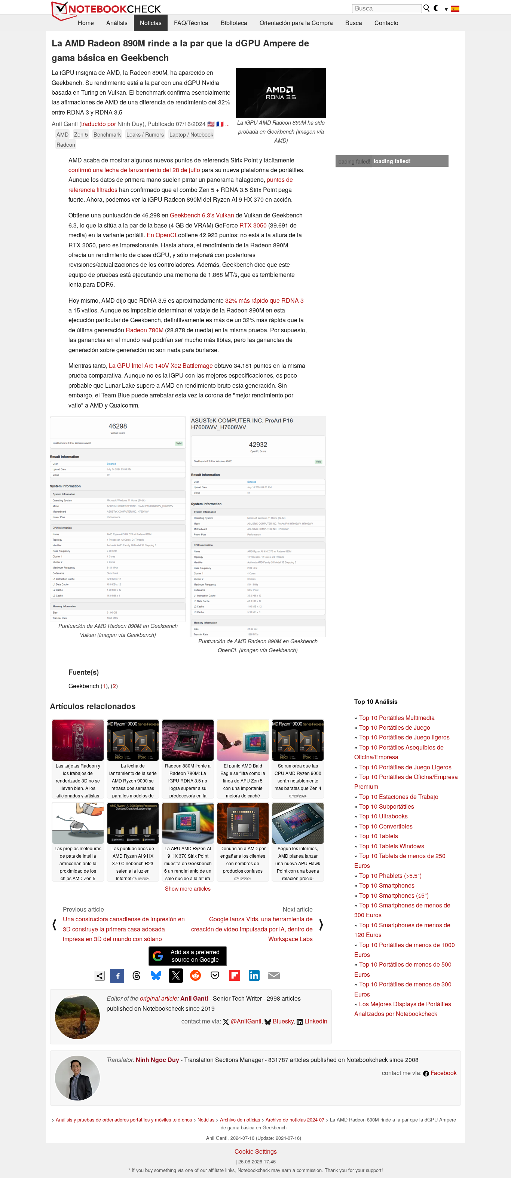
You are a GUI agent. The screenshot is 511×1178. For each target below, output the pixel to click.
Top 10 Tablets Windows (391, 846)
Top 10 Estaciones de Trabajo (398, 796)
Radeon (65, 144)
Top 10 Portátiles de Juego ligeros (404, 737)
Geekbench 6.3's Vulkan (202, 215)
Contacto (386, 22)
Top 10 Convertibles (386, 826)
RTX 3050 (253, 225)
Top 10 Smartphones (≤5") (394, 895)
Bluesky (282, 1021)
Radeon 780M (144, 330)
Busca (353, 22)
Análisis (117, 22)
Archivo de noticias (240, 1119)
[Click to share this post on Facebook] (117, 976)
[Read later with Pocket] (215, 975)
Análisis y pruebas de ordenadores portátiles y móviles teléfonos (124, 1119)
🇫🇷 (220, 123)
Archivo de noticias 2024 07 (295, 1119)
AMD (62, 134)
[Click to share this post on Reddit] (195, 975)
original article (158, 998)
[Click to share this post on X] (176, 975)
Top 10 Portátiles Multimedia (397, 717)
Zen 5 (81, 134)
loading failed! (353, 161)
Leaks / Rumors (145, 134)
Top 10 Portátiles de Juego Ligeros (405, 767)
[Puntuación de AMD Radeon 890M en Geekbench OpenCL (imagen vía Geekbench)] (258, 526)
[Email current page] (274, 976)
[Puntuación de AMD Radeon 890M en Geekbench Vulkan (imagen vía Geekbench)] (118, 519)
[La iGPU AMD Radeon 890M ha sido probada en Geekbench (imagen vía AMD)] (281, 93)
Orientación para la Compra (296, 22)
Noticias (151, 22)
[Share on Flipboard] (234, 975)
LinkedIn (315, 1021)
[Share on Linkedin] (254, 975)
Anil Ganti (194, 998)
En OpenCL (162, 235)
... (227, 123)
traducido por (98, 123)
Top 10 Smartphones (386, 885)
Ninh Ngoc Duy (157, 1059)
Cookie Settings (256, 1151)
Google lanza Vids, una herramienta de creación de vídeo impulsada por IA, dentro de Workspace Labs (252, 929)
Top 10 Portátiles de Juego (394, 727)
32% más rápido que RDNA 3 (264, 300)
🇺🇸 (211, 123)
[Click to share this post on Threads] (136, 976)
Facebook (443, 1072)
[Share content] (100, 976)
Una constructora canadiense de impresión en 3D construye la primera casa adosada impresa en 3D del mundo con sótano (124, 929)
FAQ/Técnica (191, 22)
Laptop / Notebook (191, 134)
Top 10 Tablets (378, 835)
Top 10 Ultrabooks (383, 816)
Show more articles (188, 888)
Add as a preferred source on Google (195, 955)
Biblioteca (234, 22)
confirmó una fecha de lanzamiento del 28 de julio (134, 169)
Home (86, 22)
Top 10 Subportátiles (386, 806)
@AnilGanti (245, 1021)
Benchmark (107, 134)
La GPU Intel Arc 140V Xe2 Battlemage (161, 365)
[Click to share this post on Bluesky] (156, 976)
